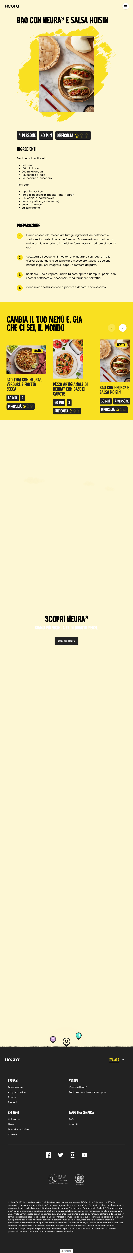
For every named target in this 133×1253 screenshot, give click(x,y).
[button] (111, 328)
